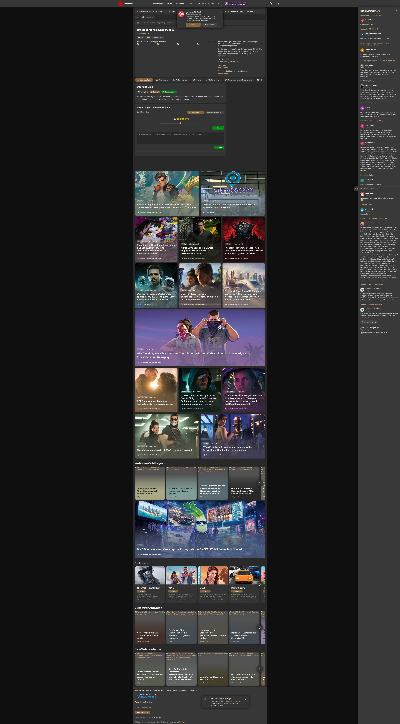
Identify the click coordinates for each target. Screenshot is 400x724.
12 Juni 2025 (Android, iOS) (228, 62)
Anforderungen (182, 80)
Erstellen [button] (148, 17)
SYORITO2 (369, 20)
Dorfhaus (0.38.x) (367, 81)
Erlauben (193, 25)
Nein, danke (209, 25)
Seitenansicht (158, 37)
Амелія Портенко (372, 328)
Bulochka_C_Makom (373, 289)
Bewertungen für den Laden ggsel (373, 218)
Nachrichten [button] (158, 4)
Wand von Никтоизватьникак (372, 284)
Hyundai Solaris (366, 175)
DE (198, 690)
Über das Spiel (145, 80)
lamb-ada (369, 193)
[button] (369, 322)
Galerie (198, 80)
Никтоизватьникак (372, 223)
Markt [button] (210, 4)
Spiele (143, 23)
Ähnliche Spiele (214, 80)
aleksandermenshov (373, 34)
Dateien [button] (201, 4)
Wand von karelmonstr (369, 189)
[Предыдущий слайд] (140, 42)
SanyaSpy (369, 65)
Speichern (218, 128)
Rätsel (140, 37)
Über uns (149, 690)
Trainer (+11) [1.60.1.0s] (369, 29)
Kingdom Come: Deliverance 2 (243, 12)
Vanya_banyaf (371, 49)
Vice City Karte (366, 205)
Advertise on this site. (143, 702)
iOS (148, 34)
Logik (148, 37)
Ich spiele (144, 92)
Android (143, 34)
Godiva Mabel (223, 68)
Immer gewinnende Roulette (371, 15)
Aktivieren (182, 722)
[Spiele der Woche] (262, 11)
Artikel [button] (169, 4)
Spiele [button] (191, 4)
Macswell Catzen (371, 85)
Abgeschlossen (169, 92)
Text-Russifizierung (368, 103)
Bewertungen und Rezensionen (240, 80)
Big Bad (368, 107)
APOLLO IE (369, 179)
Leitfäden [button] (180, 4)
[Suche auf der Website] (270, 3)
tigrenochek (369, 125)
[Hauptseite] (125, 3)
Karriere (161, 690)
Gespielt (156, 92)
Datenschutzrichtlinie (179, 690)
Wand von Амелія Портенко (371, 304)
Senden (219, 147)
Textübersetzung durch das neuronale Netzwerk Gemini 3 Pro (375, 44)
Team (155, 690)
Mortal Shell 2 (161, 12)
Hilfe (136, 690)
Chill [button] (218, 4)
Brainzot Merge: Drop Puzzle (160, 23)
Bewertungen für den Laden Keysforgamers (377, 61)
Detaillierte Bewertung (215, 112)
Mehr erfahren (223, 56)
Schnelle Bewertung (195, 112)
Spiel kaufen (163, 80)
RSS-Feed (191, 690)
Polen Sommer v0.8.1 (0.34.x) (371, 121)
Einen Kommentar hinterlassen (150, 212)
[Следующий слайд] (212, 42)
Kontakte (168, 690)
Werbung (142, 690)
